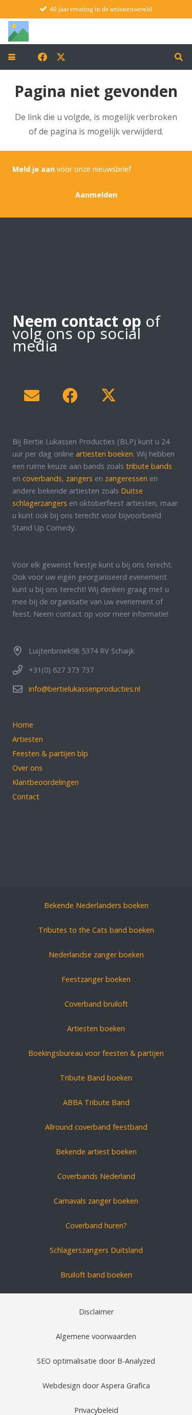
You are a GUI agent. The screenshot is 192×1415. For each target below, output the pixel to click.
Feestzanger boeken (96, 979)
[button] (12, 57)
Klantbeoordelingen (45, 782)
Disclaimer (96, 1311)
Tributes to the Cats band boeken (96, 930)
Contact (25, 796)
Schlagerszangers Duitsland (96, 1250)
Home (22, 725)
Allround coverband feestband (96, 1127)
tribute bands (149, 466)
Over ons (27, 768)
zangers (79, 478)
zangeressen (126, 478)
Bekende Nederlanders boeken (96, 905)
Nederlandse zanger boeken (96, 954)
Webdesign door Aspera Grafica (96, 1385)
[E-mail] (31, 396)
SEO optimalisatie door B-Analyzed (96, 1361)
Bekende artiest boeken (96, 1151)
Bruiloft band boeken (96, 1275)
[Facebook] (42, 57)
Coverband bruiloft (96, 1004)
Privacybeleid (96, 1410)
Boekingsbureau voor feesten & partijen (96, 1053)
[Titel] (18, 31)
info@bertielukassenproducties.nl (84, 689)
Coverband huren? (96, 1225)
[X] (61, 57)
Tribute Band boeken (96, 1078)
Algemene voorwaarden (96, 1336)
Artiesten (27, 739)
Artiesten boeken (96, 1028)
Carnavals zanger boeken (96, 1201)
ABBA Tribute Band (96, 1102)
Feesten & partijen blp (50, 753)
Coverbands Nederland (96, 1176)
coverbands (42, 478)
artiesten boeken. (105, 454)
